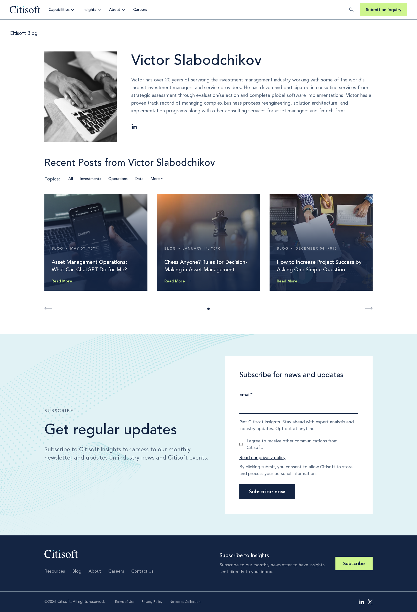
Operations (118, 178)
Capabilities (59, 9)
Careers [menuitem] (116, 571)
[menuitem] (361, 601)
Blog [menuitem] (76, 571)
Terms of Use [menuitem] (124, 602)
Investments (90, 178)
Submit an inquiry (383, 9)
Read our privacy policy (262, 457)
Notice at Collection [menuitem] (185, 602)
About (114, 9)
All (70, 178)
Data (139, 178)
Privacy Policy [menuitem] (152, 602)
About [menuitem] (95, 571)
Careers (140, 9)
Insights (89, 9)
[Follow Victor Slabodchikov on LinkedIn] (134, 127)
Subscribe (354, 563)
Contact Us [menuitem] (142, 571)
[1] (208, 308)
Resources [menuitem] (54, 571)
